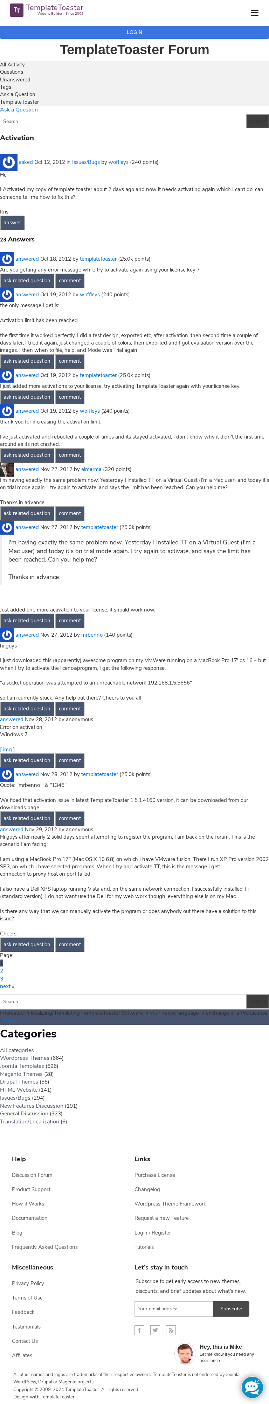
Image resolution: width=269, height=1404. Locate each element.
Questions (11, 71)
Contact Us (18, 1021)
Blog (17, 1232)
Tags (5, 87)
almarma (91, 468)
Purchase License (154, 1175)
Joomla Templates (22, 1066)
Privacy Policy (28, 1283)
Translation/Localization (29, 1122)
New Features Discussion (31, 1106)
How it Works (28, 1203)
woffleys (119, 161)
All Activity (12, 64)
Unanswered (15, 79)
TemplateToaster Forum (134, 49)
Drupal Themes (19, 1082)
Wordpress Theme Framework (170, 1203)
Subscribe (231, 1308)
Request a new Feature (161, 1218)
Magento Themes (21, 1074)
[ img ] (7, 749)
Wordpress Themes (24, 1058)
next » (7, 986)
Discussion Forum (32, 1175)
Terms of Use (27, 1297)
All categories (17, 1050)
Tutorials (144, 1247)
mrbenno (92, 634)
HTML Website (18, 1090)
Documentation (30, 1218)
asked (26, 161)
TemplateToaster (19, 102)
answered (27, 258)
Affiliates (22, 1355)
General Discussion (24, 1113)
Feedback (23, 1312)
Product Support (31, 1189)
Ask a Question (17, 94)
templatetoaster (98, 258)
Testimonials (26, 1326)
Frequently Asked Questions (45, 1247)
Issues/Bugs (86, 161)
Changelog (147, 1189)
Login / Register (152, 1232)
